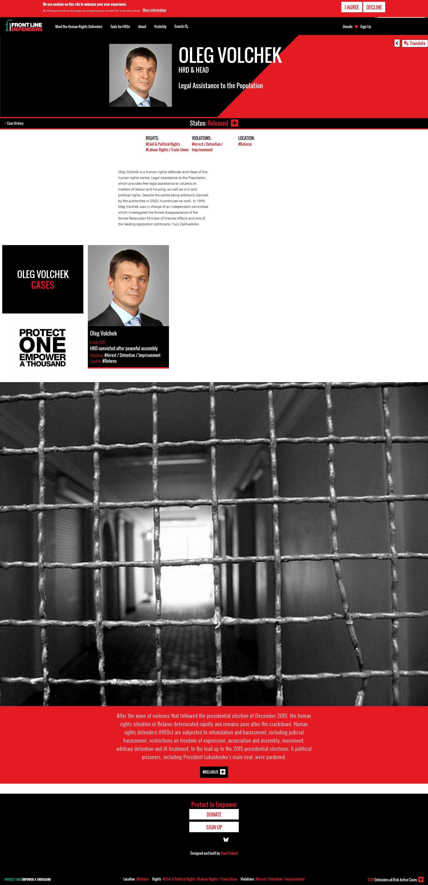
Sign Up (365, 26)
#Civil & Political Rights (163, 144)
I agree (352, 7)
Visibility (160, 26)
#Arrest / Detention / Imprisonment (207, 146)
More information (154, 10)
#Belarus (245, 144)
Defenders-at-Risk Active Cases (392, 879)
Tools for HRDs (120, 26)
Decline (374, 7)
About (142, 26)
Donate (347, 26)
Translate (418, 43)
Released (218, 123)
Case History (15, 123)
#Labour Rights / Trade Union (167, 149)
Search (179, 26)
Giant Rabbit (229, 853)
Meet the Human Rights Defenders (78, 26)
